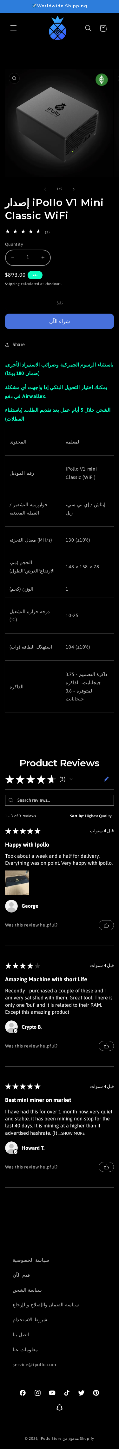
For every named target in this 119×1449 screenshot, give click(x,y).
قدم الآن (21, 1275)
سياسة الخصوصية (31, 1260)
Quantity (14, 244)
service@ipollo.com (34, 1364)
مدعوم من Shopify (78, 1438)
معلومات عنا (25, 1349)
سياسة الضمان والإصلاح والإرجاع (46, 1304)
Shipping (12, 284)
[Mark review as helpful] (106, 925)
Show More (73, 1133)
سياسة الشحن (27, 1290)
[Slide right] (74, 189)
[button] (13, 28)
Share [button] (19, 344)
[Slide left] (45, 189)
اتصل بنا (21, 1334)
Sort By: (77, 816)
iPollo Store (51, 1438)
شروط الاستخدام (30, 1319)
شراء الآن (59, 321)
